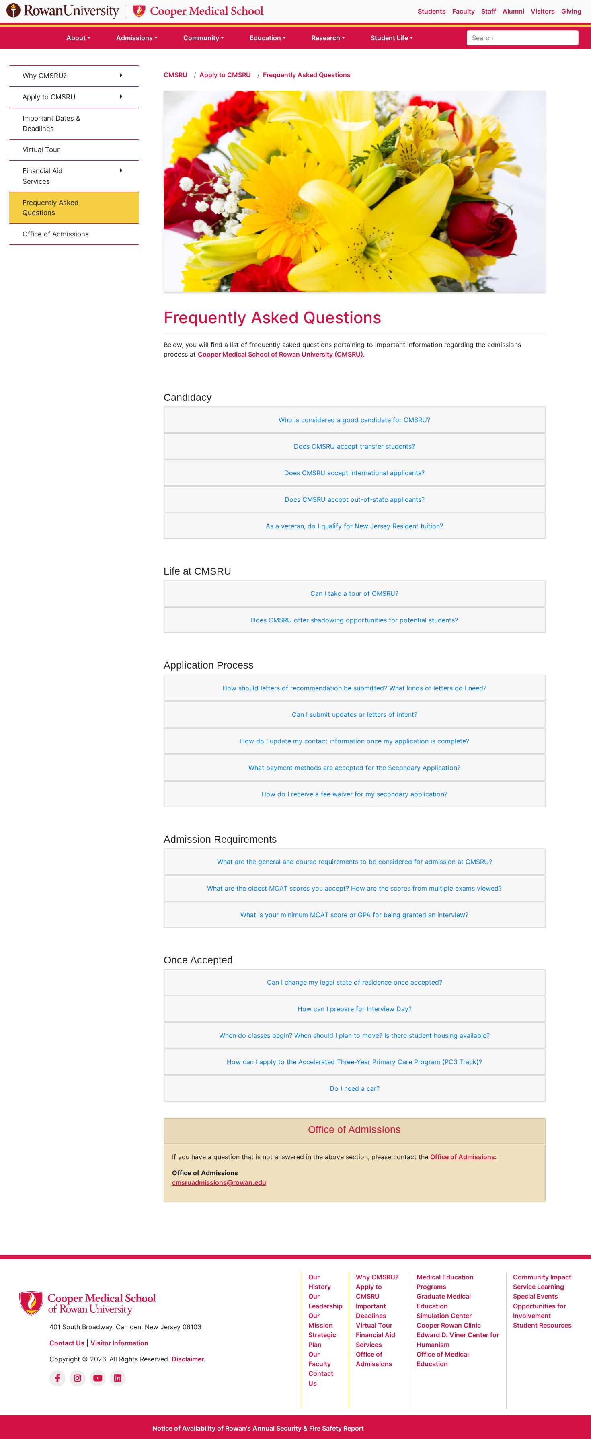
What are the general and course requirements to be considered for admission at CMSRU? (354, 862)
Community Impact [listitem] (542, 1277)
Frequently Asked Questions (50, 208)
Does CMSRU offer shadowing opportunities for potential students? (354, 620)
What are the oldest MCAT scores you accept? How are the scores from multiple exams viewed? (354, 888)
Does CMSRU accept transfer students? (354, 446)
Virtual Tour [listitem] (374, 1325)
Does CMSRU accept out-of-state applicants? (355, 499)
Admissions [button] (134, 38)
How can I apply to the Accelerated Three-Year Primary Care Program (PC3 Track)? (354, 1062)
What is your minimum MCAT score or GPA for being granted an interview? (354, 915)
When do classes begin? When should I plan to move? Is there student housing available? (354, 1035)
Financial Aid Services (42, 176)
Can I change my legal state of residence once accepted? (354, 982)
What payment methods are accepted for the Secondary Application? (354, 768)
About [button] (76, 38)
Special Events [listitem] (535, 1296)
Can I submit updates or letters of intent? (354, 714)
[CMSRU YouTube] (98, 1378)
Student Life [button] (389, 38)
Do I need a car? (355, 1088)
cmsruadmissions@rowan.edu (219, 1182)
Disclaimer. (188, 1359)
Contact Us (66, 1343)
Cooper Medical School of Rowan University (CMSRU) (280, 354)
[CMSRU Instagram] (78, 1378)
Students (432, 11)
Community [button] (201, 38)
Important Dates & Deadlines (51, 123)
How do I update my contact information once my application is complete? (354, 741)
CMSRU (175, 75)
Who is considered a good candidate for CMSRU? (354, 420)
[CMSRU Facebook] (57, 1378)
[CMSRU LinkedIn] (118, 1378)
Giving (571, 11)
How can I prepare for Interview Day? (355, 1009)
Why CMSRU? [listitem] (377, 1277)
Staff (488, 11)
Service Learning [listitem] (538, 1287)
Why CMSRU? (45, 76)
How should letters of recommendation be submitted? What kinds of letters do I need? (354, 688)
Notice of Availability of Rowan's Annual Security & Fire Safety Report (258, 1428)
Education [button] (265, 38)
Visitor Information (119, 1343)
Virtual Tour (41, 150)
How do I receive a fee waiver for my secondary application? (354, 794)
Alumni (513, 11)
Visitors (543, 11)
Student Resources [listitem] (542, 1325)
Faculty (463, 11)
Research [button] (326, 38)
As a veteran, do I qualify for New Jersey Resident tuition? (354, 526)
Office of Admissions (56, 234)
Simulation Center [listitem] (444, 1316)
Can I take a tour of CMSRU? (354, 593)
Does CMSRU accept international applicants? (354, 473)
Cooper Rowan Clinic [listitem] (449, 1325)
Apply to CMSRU (49, 97)
